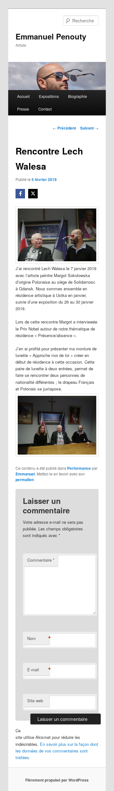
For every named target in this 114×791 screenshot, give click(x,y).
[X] (33, 193)
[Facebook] (20, 193)
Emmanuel (25, 474)
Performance (79, 468)
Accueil (23, 96)
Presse (23, 109)
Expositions (49, 96)
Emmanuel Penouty (51, 36)
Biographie (77, 96)
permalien (25, 479)
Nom (38, 638)
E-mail (38, 670)
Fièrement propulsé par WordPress (57, 780)
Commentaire (40, 560)
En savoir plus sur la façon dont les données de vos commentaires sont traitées (57, 750)
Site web (35, 700)
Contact (45, 109)
